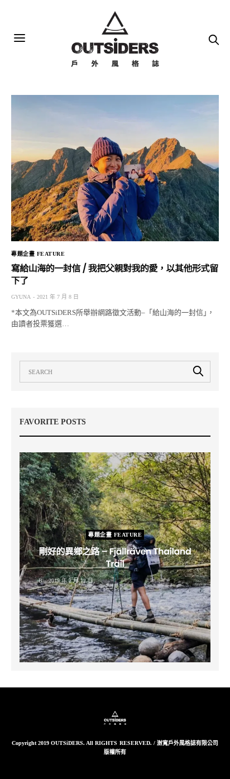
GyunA (21, 297)
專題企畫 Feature (38, 254)
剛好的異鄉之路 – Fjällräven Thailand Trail (115, 557)
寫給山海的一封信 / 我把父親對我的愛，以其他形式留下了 (114, 274)
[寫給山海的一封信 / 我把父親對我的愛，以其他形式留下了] (115, 168)
